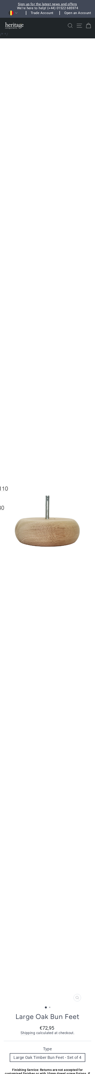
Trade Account (42, 13)
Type (47, 1049)
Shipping (28, 1033)
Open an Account (77, 13)
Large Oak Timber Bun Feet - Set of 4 (47, 1057)
